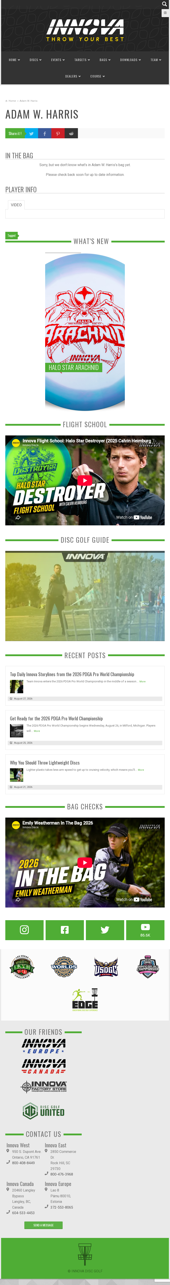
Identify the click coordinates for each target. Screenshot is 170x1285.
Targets (80, 59)
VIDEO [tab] (16, 205)
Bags (103, 59)
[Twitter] (105, 930)
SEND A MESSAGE (43, 1225)
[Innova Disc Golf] (85, 30)
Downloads (128, 59)
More (142, 681)
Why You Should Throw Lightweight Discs (45, 762)
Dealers (71, 76)
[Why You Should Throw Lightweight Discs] (16, 775)
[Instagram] (24, 930)
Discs (34, 59)
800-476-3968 (61, 1174)
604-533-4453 (23, 1213)
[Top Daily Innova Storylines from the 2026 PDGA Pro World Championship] (16, 686)
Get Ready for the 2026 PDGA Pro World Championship (56, 718)
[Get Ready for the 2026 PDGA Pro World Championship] (16, 731)
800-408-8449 (23, 1163)
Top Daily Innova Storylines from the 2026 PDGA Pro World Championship (72, 674)
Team (154, 59)
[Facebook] (65, 930)
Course (95, 76)
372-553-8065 (61, 1207)
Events (56, 59)
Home (13, 59)
